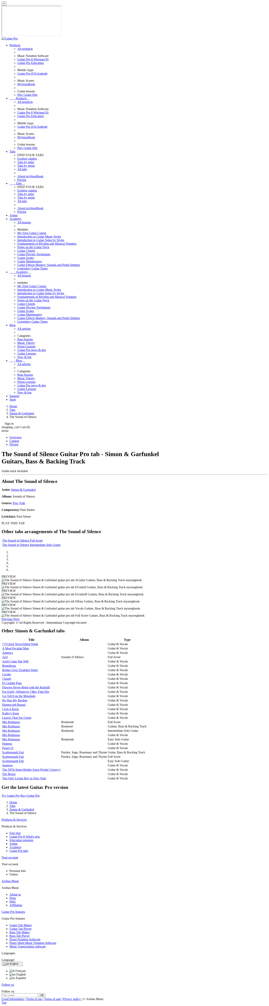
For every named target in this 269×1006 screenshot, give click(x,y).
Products (14, 45)
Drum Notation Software (24, 939)
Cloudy (6, 678)
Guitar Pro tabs (18, 850)
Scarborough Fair (13, 752)
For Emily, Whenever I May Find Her (25, 691)
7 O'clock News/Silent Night (20, 644)
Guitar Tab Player (20, 928)
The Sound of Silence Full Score (22, 540)
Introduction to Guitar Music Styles (39, 236)
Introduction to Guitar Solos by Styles (40, 240)
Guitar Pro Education (30, 63)
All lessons (24, 222)
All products (25, 48)
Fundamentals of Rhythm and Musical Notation (46, 243)
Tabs (12, 151)
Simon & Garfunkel (23, 489)
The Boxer (9, 774)
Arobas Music (10, 881)
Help (12, 901)
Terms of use (34, 999)
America (7, 652)
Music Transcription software (27, 946)
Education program (21, 840)
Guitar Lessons (26, 353)
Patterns (7, 743)
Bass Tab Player (19, 935)
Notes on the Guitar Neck (33, 247)
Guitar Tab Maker (20, 925)
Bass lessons (25, 339)
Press (12, 898)
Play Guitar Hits (27, 94)
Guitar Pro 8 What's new (24, 836)
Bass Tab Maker (19, 932)
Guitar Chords (26, 250)
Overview (15, 437)
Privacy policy (72, 999)
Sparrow (7, 765)
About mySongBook (30, 176)
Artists (13, 215)
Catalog (14, 441)
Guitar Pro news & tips (31, 350)
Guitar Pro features (13, 911)
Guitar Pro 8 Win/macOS (33, 59)
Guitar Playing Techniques (33, 254)
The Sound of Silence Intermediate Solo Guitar (31, 545)
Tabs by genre (26, 165)
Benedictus (9, 665)
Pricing (21, 180)
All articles (24, 328)
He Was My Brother (14, 700)
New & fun (24, 357)
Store (12, 399)
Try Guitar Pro (11, 795)
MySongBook (26, 84)
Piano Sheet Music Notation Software (32, 943)
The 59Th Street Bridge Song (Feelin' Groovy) (31, 769)
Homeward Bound (13, 704)
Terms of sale (52, 999)
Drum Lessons (26, 346)
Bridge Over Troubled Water (20, 670)
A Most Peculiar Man (15, 648)
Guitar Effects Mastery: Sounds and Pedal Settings (48, 265)
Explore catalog (27, 158)
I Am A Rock (10, 709)
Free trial (14, 833)
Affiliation (15, 905)
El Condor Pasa (12, 683)
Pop (15, 503)
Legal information (13, 999)
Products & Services (14, 819)
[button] (7, 619)
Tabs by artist (25, 162)
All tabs (22, 169)
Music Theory (26, 343)
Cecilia (6, 674)
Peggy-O (7, 748)
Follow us (8, 984)
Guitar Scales (25, 257)
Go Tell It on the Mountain (18, 696)
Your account (10, 857)
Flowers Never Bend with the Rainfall (26, 687)
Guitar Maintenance (29, 261)
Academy (15, 218)
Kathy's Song (10, 713)
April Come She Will (15, 661)
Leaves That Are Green (16, 717)
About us (15, 894)
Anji (5, 657)
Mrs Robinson (11, 722)
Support (14, 396)
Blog (12, 325)
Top (4, 1002)
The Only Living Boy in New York (24, 778)
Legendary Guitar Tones (32, 268)
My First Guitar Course (31, 233)
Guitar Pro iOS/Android (32, 73)
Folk (22, 503)
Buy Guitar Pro (30, 795)
